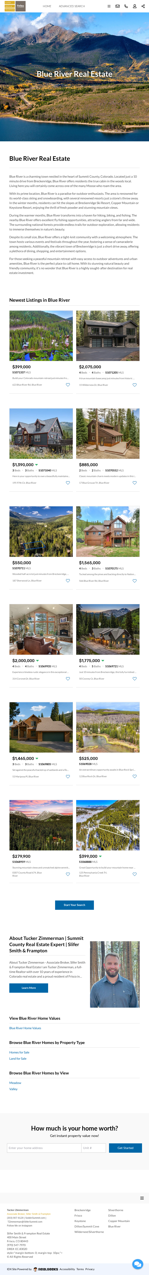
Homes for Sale (19, 1052)
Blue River (114, 1226)
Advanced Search (72, 6)
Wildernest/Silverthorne (89, 1231)
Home (47, 6)
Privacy (89, 1269)
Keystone (80, 1221)
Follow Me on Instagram (19, 1225)
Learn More (29, 987)
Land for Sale (17, 1058)
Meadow (15, 1083)
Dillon (112, 1215)
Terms (80, 1269)
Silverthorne (115, 1210)
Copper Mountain (119, 1221)
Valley (13, 1089)
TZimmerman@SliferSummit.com (25, 1221)
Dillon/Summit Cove (86, 1226)
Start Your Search (74, 904)
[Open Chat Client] (137, 1264)
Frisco (78, 1215)
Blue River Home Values (25, 1028)
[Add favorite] (67, 384)
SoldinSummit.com (35, 1218)
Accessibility (67, 1269)
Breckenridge (82, 1210)
